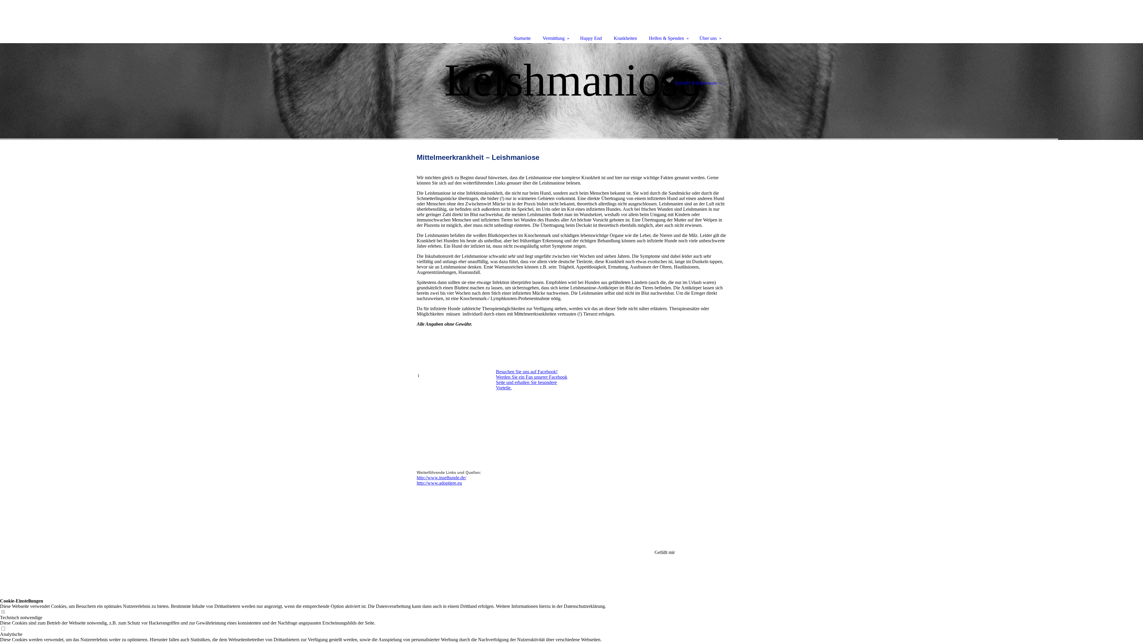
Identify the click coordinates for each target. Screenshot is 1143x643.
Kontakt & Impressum (696, 82)
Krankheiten (625, 38)
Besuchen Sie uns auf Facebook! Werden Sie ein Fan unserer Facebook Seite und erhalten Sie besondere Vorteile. (531, 379)
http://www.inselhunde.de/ (441, 477)
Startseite (522, 38)
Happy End (591, 38)
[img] (571, 91)
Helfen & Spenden (666, 38)
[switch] (3, 612)
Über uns (708, 38)
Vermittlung (554, 38)
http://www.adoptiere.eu (439, 483)
